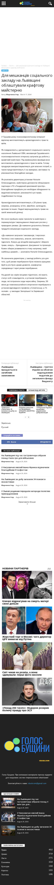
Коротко (4, 871)
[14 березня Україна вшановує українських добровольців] (44, 400)
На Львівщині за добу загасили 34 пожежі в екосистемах (34, 828)
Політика (5, 875)
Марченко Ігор (12, 94)
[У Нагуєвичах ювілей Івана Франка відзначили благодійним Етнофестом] (8, 817)
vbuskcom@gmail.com (37, 783)
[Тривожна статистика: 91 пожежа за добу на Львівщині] (9, 400)
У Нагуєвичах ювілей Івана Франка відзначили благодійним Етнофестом (25, 468)
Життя (4, 70)
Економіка (5, 862)
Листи (3, 858)
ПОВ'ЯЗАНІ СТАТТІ (16, 390)
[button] (50, 4)
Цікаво (4, 854)
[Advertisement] (27, 35)
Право (4, 850)
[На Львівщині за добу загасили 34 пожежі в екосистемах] (8, 830)
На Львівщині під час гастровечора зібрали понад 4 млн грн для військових (23, 456)
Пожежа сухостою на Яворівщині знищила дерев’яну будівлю (27, 409)
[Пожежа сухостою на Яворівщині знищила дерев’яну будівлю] (27, 400)
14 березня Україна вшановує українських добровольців (44, 410)
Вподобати (45, 442)
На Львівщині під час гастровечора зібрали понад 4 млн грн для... (32, 802)
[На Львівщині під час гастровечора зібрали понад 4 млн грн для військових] (8, 803)
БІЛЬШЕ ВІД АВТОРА (37, 390)
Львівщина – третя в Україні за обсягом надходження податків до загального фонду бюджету (41, 374)
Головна (4, 66)
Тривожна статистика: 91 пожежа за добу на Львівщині (9, 410)
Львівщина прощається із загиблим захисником (9, 371)
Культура (5, 866)
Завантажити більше (27, 502)
